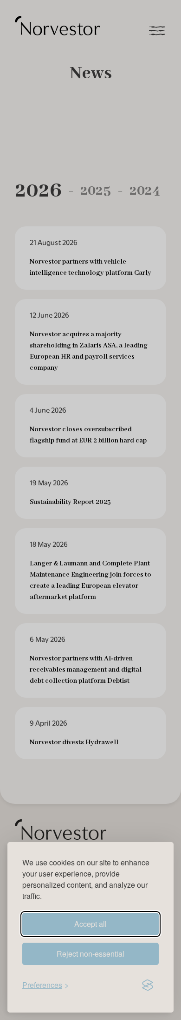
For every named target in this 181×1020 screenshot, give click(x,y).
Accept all (90, 923)
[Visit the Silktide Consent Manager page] (147, 985)
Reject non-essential (90, 953)
